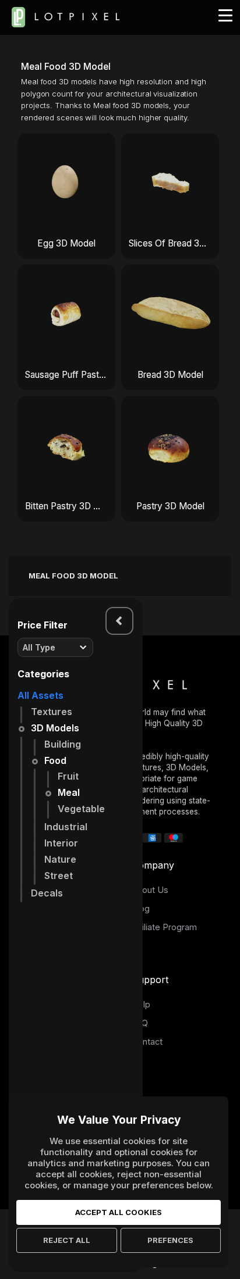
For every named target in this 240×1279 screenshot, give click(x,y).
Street (58, 875)
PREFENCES (170, 1240)
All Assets (40, 695)
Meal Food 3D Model (73, 575)
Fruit (68, 776)
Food (55, 760)
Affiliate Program (164, 927)
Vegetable (81, 808)
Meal (69, 792)
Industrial (65, 827)
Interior (61, 843)
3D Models (55, 728)
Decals (47, 893)
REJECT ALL (66, 1240)
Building (62, 744)
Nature (60, 859)
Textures (51, 711)
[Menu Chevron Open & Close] (119, 621)
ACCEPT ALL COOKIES (118, 1212)
